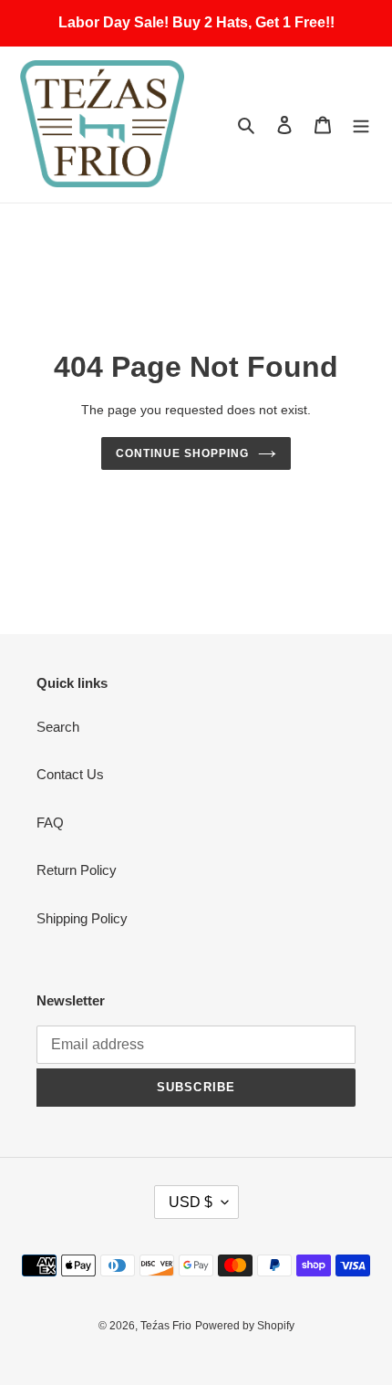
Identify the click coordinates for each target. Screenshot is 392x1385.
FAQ (50, 822)
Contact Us (70, 774)
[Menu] (361, 124)
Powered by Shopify (244, 1325)
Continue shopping (182, 453)
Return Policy (76, 870)
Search (57, 726)
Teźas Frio (165, 1325)
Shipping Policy (82, 918)
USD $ (190, 1202)
